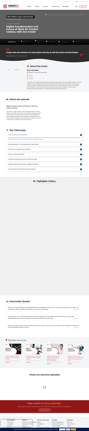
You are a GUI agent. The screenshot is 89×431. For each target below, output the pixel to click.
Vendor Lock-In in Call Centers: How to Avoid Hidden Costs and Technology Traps (53, 358)
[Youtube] (10, 1)
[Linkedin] (2, 1)
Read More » (7, 362)
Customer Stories (56, 6)
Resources (45, 6)
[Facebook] (5, 1)
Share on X (76, 309)
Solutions (37, 6)
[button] (8, 238)
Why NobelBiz (65, 6)
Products (29, 6)
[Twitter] (7, 1)
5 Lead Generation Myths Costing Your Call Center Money (12, 357)
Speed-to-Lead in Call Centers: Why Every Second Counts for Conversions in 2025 (75, 358)
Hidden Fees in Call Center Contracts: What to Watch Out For (33, 357)
